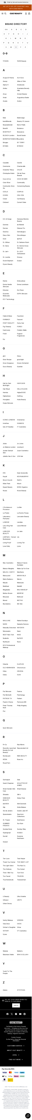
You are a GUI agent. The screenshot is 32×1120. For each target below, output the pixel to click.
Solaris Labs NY (22, 811)
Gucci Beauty (7, 366)
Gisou (19, 356)
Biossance (20, 132)
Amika (5, 88)
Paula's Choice (8, 702)
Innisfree (6, 423)
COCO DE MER (22, 179)
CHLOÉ (19, 170)
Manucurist (6, 575)
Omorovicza (21, 668)
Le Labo (20, 531)
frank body (6, 330)
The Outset (21, 869)
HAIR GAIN (21, 383)
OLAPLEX (20, 664)
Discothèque (21, 235)
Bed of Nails (21, 125)
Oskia (5, 675)
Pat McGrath (7, 695)
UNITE (19, 900)
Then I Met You (8, 873)
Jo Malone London (9, 447)
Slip (4, 807)
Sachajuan (6, 780)
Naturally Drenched (9, 628)
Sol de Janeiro (8, 811)
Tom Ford (20, 873)
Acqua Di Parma (8, 78)
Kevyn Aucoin (7, 480)
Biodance (20, 128)
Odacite (5, 664)
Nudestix (6, 638)
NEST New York (8, 635)
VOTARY (6, 931)
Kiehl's (19, 480)
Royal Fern (6, 763)
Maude (5, 583)
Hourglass (6, 399)
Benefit (5, 128)
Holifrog (19, 396)
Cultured (5, 202)
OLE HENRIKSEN (9, 668)
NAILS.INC (6, 620)
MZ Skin (20, 604)
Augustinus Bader (23, 97)
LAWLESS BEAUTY (6, 532)
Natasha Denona (23, 624)
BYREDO (20, 146)
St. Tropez (6, 820)
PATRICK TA (7, 698)
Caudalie (6, 163)
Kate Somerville (22, 473)
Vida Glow (6, 924)
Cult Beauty (21, 199)
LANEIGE (6, 522)
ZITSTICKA (21, 990)
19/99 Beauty (21, 61)
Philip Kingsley (22, 705)
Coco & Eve (7, 179)
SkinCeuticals (21, 804)
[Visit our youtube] (20, 1014)
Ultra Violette (21, 896)
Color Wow (6, 182)
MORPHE (20, 593)
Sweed (5, 842)
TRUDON (20, 876)
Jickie (5, 443)
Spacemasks (7, 814)
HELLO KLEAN (22, 389)
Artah (5, 97)
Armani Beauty (22, 94)
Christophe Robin (8, 173)
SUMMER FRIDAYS (6, 824)
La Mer (19, 507)
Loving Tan (21, 543)
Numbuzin (6, 642)
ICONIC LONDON (9, 420)
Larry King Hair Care (8, 527)
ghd (4, 356)
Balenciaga (21, 118)
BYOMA (5, 146)
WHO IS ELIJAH (22, 954)
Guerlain (20, 366)
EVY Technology (8, 299)
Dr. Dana (6, 246)
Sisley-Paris (21, 798)
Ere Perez (20, 290)
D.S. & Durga (7, 219)
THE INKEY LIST (23, 862)
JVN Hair (20, 456)
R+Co (5, 744)
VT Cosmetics (22, 931)
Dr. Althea (6, 242)
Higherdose (7, 396)
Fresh (5, 334)
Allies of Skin (21, 81)
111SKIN (5, 61)
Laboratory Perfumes (6, 517)
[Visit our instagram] (16, 1014)
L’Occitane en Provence (7, 508)
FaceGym (20, 316)
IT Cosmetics (21, 427)
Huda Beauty (21, 399)
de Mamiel (20, 225)
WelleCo (20, 951)
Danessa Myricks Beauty (23, 220)
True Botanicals (8, 880)
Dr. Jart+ (6, 251)
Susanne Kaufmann (20, 837)
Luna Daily (6, 546)
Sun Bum (20, 823)
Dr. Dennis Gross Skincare (22, 247)
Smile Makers (21, 807)
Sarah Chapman (8, 783)
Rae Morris (20, 744)
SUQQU (19, 833)
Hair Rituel (6, 389)
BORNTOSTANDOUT (9, 139)
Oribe (4, 671)
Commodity (21, 182)
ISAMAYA (20, 423)
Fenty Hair (20, 323)
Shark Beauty (21, 789)
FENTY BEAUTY (8, 323)
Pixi (4, 711)
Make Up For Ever (23, 568)
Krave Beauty (21, 490)
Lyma (19, 546)
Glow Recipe (7, 359)
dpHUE (19, 239)
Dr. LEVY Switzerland (21, 252)
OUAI (19, 675)
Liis (18, 537)
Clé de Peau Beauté (21, 174)
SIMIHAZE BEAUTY (6, 799)
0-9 (6, 29)
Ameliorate (20, 85)
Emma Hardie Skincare (7, 285)
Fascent (20, 319)
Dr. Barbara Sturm (23, 242)
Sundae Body (7, 829)
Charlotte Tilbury (8, 170)
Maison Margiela (8, 568)
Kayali (5, 476)
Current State (21, 202)
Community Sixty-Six (9, 187)
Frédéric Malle (22, 330)
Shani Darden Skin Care (9, 790)
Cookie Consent (16, 1037)
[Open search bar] (5, 13)
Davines (5, 225)
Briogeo (5, 142)
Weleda (5, 951)
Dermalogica (21, 232)
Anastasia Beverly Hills (23, 89)
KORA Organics (22, 487)
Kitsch (19, 483)
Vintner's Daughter (9, 927)
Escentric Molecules (6, 295)
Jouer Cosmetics (22, 450)
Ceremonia (6, 166)
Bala (4, 118)
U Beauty (6, 896)
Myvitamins (6, 604)
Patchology (21, 695)
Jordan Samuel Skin (8, 452)
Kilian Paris (6, 483)
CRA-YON (20, 195)
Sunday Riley (21, 829)
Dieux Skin (6, 235)
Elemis (5, 281)
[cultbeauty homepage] (16, 13)
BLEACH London (8, 135)
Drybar (19, 261)
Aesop (5, 81)
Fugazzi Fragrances (21, 335)
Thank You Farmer (9, 862)
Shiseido (6, 794)
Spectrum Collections (21, 815)
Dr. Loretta (6, 257)
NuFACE (20, 638)
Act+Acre (20, 78)
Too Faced (6, 876)
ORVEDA (20, 671)
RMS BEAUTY (22, 756)
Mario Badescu (8, 579)
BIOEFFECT (7, 132)
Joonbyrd (20, 447)
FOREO (19, 326)
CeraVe (19, 163)
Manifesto (20, 572)
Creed (5, 199)
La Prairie (6, 513)
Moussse (6, 597)
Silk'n (19, 794)
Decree (5, 228)
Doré (4, 239)
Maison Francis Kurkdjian (22, 564)
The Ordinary (7, 869)
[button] (28, 1116)
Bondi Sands (21, 135)
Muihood (20, 597)
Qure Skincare (7, 728)
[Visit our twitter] (12, 1014)
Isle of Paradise (8, 427)
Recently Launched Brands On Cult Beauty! (9, 750)
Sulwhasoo (21, 820)
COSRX (5, 195)
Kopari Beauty (7, 487)
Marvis (19, 579)
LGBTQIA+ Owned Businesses (9, 538)
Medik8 (19, 586)
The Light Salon (8, 865)
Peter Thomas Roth (7, 707)
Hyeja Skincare (8, 403)
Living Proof (7, 543)
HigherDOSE (21, 392)
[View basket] (29, 13)
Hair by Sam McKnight (7, 384)
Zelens (5, 990)
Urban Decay (7, 903)
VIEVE (19, 924)
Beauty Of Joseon (23, 121)
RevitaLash (6, 756)
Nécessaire (6, 631)
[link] (26, 13)
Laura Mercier (21, 526)
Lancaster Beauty (23, 516)
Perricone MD (21, 702)
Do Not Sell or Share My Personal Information (16, 1040)
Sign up (16, 1005)
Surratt (5, 836)
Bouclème (20, 139)
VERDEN (20, 920)
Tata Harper (21, 858)
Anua (4, 94)
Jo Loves (20, 443)
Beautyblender (8, 125)
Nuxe (19, 642)
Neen (19, 631)
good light (20, 359)
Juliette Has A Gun (9, 456)
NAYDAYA (20, 628)
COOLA (5, 192)
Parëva (19, 691)
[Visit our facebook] (7, 1014)
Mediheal (6, 586)
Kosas (5, 490)
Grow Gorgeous (8, 363)
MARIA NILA (21, 575)
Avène (19, 101)
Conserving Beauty (23, 186)
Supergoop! (7, 833)
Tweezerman (21, 880)
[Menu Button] (2, 13)
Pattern (19, 698)
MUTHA (20, 600)
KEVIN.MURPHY (23, 476)
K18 (4, 473)
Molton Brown (7, 593)
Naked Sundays (22, 620)
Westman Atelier (8, 954)
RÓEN (5, 759)
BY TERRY (20, 142)
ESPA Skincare (22, 294)
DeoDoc (6, 232)
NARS (5, 624)
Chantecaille (21, 166)
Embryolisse (21, 281)
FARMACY (6, 319)
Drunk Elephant (8, 261)
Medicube (20, 583)
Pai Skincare (7, 691)
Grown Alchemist (23, 363)
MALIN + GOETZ (8, 572)
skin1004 (6, 804)
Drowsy (19, 257)
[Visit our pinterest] (24, 1014)
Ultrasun (5, 900)
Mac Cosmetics (8, 563)
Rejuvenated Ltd (22, 748)
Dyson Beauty (8, 264)
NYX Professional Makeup (9, 646)
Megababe (6, 590)
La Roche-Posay (23, 513)
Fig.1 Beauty (7, 326)
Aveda (5, 101)
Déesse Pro (21, 228)
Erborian (5, 290)
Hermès (5, 392)
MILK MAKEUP (22, 590)
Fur (4, 339)
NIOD (19, 635)
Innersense (21, 420)
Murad (5, 600)
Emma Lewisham (22, 284)
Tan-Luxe (6, 858)
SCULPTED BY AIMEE (22, 784)
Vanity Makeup (8, 920)
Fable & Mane (7, 316)
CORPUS (20, 192)
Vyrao (5, 934)
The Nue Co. (21, 865)
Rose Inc (20, 759)
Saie (18, 780)
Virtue (19, 927)
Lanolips (20, 522)
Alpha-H (6, 85)
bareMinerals (7, 121)
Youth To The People (7, 972)
